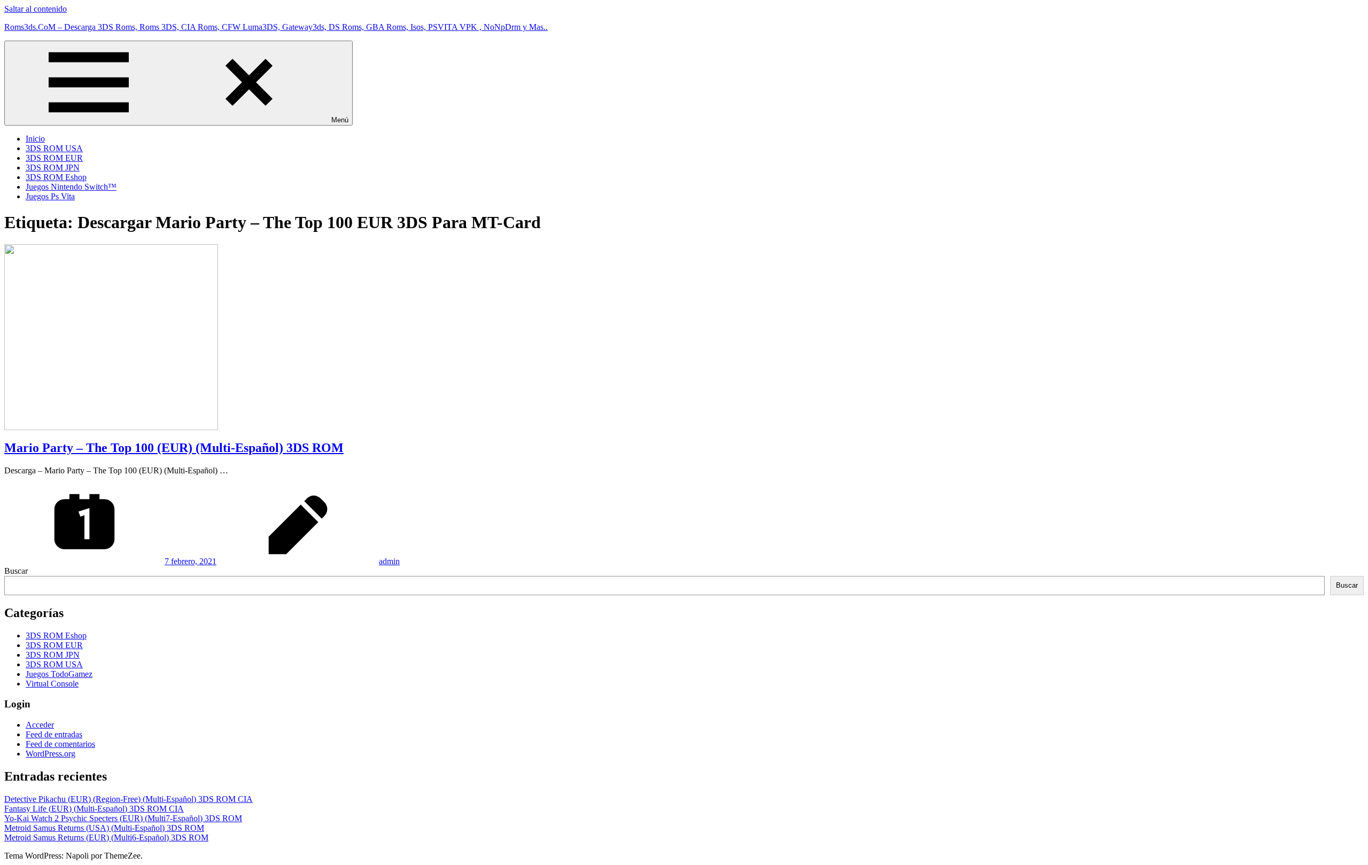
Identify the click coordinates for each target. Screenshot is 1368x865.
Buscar (16, 570)
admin (389, 561)
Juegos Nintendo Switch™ (71, 186)
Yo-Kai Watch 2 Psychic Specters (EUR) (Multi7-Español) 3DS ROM (123, 818)
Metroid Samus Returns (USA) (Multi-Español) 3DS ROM (104, 827)
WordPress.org (50, 753)
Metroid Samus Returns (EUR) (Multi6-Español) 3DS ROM (106, 837)
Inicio (35, 138)
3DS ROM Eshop (56, 177)
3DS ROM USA (54, 148)
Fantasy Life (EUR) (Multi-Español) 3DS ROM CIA (94, 808)
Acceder (40, 724)
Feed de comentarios (60, 744)
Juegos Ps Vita (50, 196)
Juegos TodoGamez (59, 674)
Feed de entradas (54, 734)
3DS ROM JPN (53, 167)
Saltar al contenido (35, 8)
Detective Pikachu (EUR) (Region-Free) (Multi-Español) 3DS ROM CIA (128, 799)
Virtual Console (52, 683)
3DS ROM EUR (54, 157)
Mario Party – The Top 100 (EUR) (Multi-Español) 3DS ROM (174, 448)
